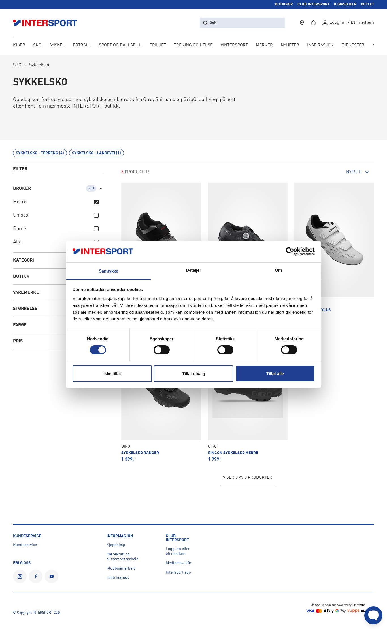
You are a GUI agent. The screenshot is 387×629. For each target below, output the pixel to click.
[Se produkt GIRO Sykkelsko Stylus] (334, 251)
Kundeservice (25, 545)
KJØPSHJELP (345, 4)
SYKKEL (57, 45)
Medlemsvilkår (179, 563)
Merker (264, 45)
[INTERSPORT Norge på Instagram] (20, 576)
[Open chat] (373, 615)
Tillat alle (275, 373)
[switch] (162, 349)
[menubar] (193, 45)
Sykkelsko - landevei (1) (96, 153)
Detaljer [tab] (193, 270)
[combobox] (343, 172)
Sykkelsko (39, 65)
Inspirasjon (320, 45)
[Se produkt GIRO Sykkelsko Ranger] (161, 394)
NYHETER (290, 45)
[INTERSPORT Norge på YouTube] (51, 576)
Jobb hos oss (118, 578)
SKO (37, 45)
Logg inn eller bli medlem (178, 551)
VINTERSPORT (234, 45)
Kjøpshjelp (116, 545)
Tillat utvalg (193, 373)
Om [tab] (278, 270)
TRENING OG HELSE (193, 45)
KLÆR (19, 45)
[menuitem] (353, 45)
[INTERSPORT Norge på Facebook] (35, 576)
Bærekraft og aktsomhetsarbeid (123, 556)
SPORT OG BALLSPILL (120, 45)
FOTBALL (82, 45)
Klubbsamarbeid (121, 568)
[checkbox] (96, 202)
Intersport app (178, 572)
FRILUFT (158, 45)
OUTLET (367, 4)
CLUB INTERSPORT (313, 4)
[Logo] (48, 23)
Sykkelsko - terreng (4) (40, 153)
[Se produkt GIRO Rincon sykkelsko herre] (248, 394)
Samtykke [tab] (108, 271)
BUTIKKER (284, 4)
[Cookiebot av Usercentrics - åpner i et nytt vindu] (290, 251)
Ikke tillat (112, 373)
